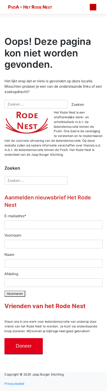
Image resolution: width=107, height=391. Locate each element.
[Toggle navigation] (93, 7)
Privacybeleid (14, 384)
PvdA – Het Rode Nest (30, 7)
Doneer (24, 346)
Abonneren (15, 294)
